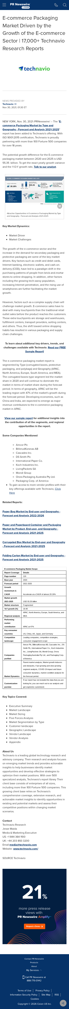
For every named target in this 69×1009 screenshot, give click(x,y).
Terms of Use (24, 990)
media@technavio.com (23, 845)
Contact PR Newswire (34, 958)
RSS (57, 994)
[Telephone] (56, 5)
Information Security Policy (23, 994)
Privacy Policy (43, 990)
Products (34, 962)
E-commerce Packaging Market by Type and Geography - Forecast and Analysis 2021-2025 (32, 125)
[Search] (64, 5)
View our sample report (19, 418)
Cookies (35, 999)
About (34, 966)
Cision (40, 1004)
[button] (34, 69)
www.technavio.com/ (25, 849)
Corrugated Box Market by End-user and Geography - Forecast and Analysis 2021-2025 (34, 544)
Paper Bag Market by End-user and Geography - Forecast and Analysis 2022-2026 (31, 513)
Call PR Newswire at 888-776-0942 (35, 978)
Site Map (46, 994)
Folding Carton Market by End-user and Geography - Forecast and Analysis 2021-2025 (34, 557)
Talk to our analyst (45, 167)
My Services (33, 970)
